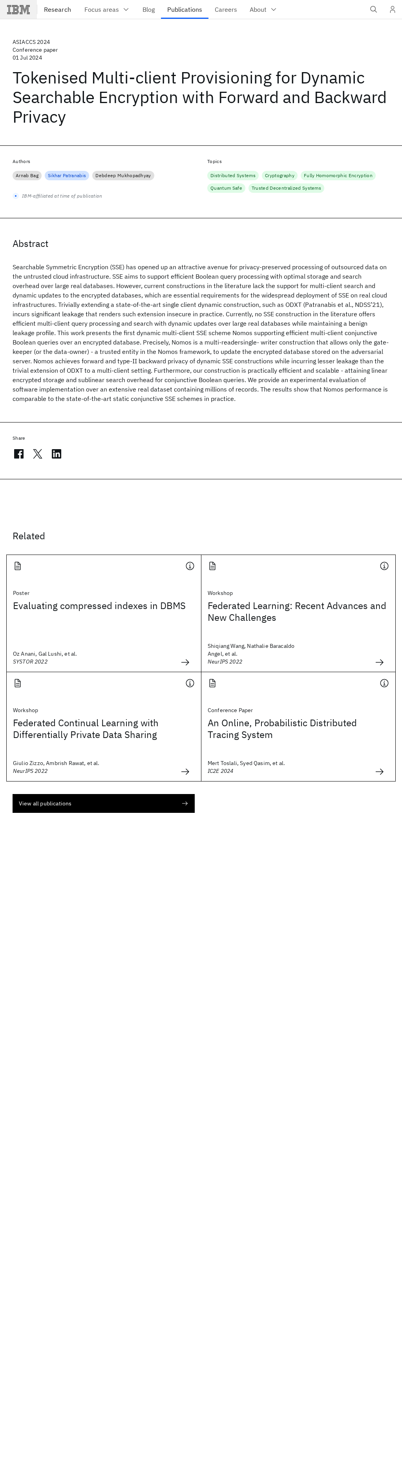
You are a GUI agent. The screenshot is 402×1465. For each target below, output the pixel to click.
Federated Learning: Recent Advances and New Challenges (297, 611)
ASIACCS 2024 (31, 41)
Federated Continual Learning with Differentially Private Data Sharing (86, 728)
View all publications (45, 803)
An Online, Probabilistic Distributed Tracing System (282, 728)
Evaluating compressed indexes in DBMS (99, 605)
